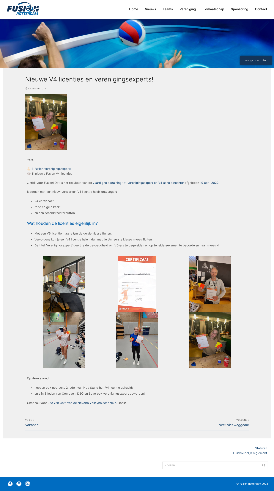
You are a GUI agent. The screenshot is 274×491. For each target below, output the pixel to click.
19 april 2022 (209, 183)
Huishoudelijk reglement (250, 453)
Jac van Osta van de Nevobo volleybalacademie (82, 403)
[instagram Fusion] (18, 483)
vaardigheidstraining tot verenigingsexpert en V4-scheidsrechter (138, 183)
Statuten (261, 448)
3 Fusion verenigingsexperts (51, 169)
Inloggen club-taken (256, 60)
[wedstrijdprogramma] (27, 483)
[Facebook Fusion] (10, 483)
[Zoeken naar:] (215, 465)
